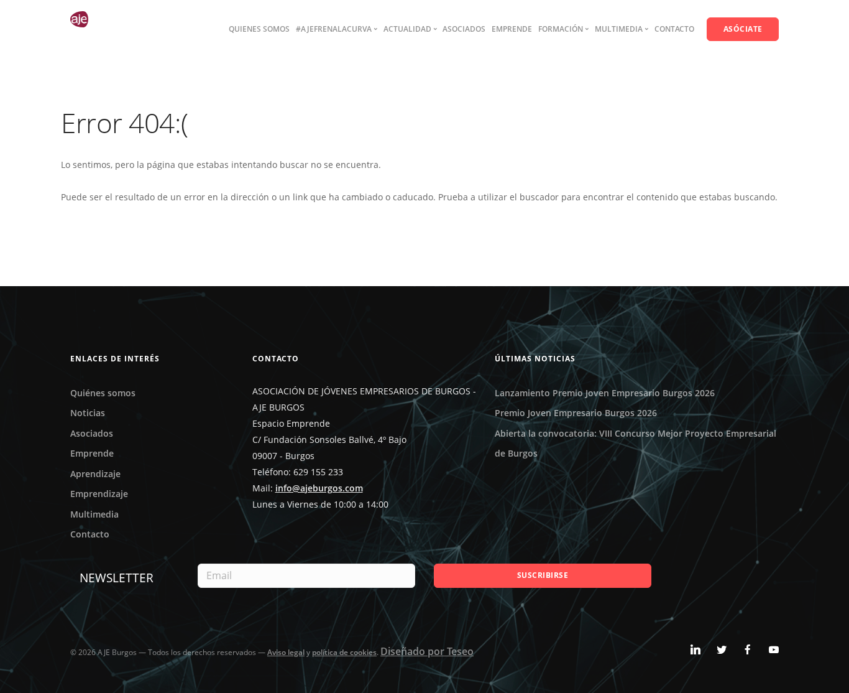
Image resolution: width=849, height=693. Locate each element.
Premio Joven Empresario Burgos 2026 (576, 413)
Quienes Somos (259, 29)
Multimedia (94, 514)
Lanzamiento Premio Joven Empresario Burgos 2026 (605, 393)
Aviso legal (286, 652)
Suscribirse (543, 575)
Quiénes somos (102, 393)
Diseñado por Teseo (427, 651)
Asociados (464, 29)
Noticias (87, 413)
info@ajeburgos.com (319, 488)
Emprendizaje (99, 494)
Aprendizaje (95, 474)
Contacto (674, 29)
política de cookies (344, 652)
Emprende (512, 29)
